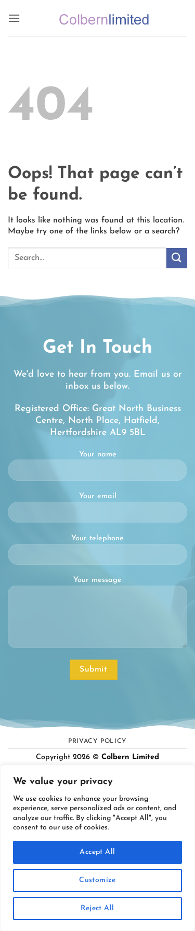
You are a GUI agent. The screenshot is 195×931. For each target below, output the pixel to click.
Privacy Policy (97, 741)
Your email (97, 496)
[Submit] (176, 258)
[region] (97, 848)
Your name (97, 454)
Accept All (97, 852)
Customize (97, 880)
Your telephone (97, 538)
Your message (97, 580)
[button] (14, 18)
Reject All (97, 908)
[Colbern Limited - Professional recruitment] (103, 18)
